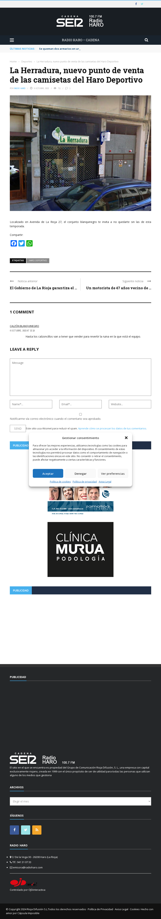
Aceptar (48, 473)
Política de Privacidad (100, 909)
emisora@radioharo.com (28, 867)
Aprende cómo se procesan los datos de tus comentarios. (112, 428)
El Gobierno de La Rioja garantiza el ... (43, 288)
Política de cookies (60, 481)
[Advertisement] (80, 627)
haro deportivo (38, 260)
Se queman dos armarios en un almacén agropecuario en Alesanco (82, 48)
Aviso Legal (105, 481)
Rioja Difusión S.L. (37, 909)
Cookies (135, 909)
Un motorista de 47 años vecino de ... (118, 288)
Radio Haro (20, 88)
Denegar (81, 473)
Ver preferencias (113, 473)
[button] (126, 438)
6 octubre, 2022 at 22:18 (22, 330)
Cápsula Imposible (28, 913)
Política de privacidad (85, 481)
